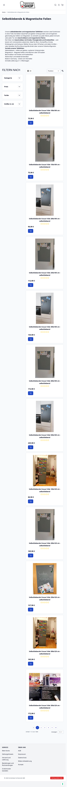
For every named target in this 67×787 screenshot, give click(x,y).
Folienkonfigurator (50, 46)
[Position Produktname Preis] (53, 71)
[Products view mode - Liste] (30, 71)
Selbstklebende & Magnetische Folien (18, 12)
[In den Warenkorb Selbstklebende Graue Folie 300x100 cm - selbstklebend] (30, 339)
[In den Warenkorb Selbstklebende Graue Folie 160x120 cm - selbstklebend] (30, 501)
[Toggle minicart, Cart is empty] (62, 5)
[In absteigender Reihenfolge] (63, 71)
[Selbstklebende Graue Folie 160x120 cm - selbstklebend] (44, 470)
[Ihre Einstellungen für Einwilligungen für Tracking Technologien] (62, 784)
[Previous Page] (33, 727)
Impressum (22, 754)
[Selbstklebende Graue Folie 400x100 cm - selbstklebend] (44, 362)
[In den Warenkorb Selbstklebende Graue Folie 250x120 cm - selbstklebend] (30, 609)
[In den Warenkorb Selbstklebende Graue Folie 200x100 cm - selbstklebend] (30, 231)
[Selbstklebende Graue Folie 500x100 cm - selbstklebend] (44, 416)
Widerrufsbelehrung (25, 761)
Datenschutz (22, 758)
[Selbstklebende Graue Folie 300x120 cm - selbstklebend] (44, 632)
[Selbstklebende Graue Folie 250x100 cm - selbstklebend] (44, 254)
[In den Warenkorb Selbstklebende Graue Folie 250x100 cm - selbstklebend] (30, 285)
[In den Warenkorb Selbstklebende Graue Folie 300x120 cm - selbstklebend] (30, 664)
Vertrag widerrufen (42, 778)
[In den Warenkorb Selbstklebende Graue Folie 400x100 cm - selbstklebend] (30, 393)
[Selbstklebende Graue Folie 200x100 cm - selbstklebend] (44, 200)
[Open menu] (4, 5)
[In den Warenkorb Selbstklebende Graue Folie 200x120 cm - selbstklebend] (30, 555)
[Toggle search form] (55, 5)
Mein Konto (6, 751)
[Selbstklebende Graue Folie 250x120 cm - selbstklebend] (44, 578)
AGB (19, 751)
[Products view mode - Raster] (28, 71)
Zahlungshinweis (7, 754)
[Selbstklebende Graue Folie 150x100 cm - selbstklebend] (44, 146)
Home (3, 12)
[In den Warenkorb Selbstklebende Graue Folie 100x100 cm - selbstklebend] (30, 123)
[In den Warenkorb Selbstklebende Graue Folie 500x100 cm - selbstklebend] (30, 447)
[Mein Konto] (58, 5)
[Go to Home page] (28, 5)
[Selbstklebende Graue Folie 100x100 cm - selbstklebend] (44, 91)
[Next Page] (55, 727)
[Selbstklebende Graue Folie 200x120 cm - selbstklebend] (44, 524)
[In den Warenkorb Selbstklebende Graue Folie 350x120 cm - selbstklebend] (30, 718)
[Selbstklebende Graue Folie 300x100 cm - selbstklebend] (44, 308)
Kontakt (20, 765)
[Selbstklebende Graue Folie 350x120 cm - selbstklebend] (44, 686)
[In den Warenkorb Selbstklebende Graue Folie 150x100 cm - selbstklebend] (30, 177)
